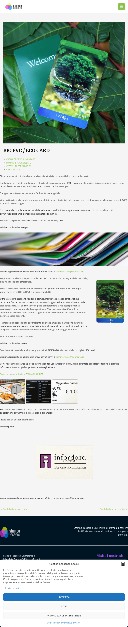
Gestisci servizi (12, 588)
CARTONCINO (13, 169)
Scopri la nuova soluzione (21, 374)
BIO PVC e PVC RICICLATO (18, 162)
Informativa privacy (70, 622)
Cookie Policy (53, 622)
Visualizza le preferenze (64, 615)
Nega (64, 606)
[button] (123, 563)
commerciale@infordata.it (70, 271)
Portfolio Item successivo (114, 509)
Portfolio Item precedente (14, 509)
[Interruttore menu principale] (121, 6)
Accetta (64, 597)
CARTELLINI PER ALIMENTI (18, 166)
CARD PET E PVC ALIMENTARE (20, 159)
